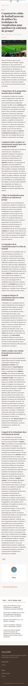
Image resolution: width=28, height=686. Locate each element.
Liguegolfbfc (6, 652)
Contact (4, 676)
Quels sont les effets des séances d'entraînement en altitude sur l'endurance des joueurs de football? (13, 607)
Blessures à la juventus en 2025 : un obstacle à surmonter (13, 620)
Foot (7, 5)
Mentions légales (6, 673)
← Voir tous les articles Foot (9, 587)
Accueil (3, 5)
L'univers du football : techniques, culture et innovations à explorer (13, 625)
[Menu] (17, 1)
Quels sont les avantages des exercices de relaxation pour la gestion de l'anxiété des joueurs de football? (14, 614)
